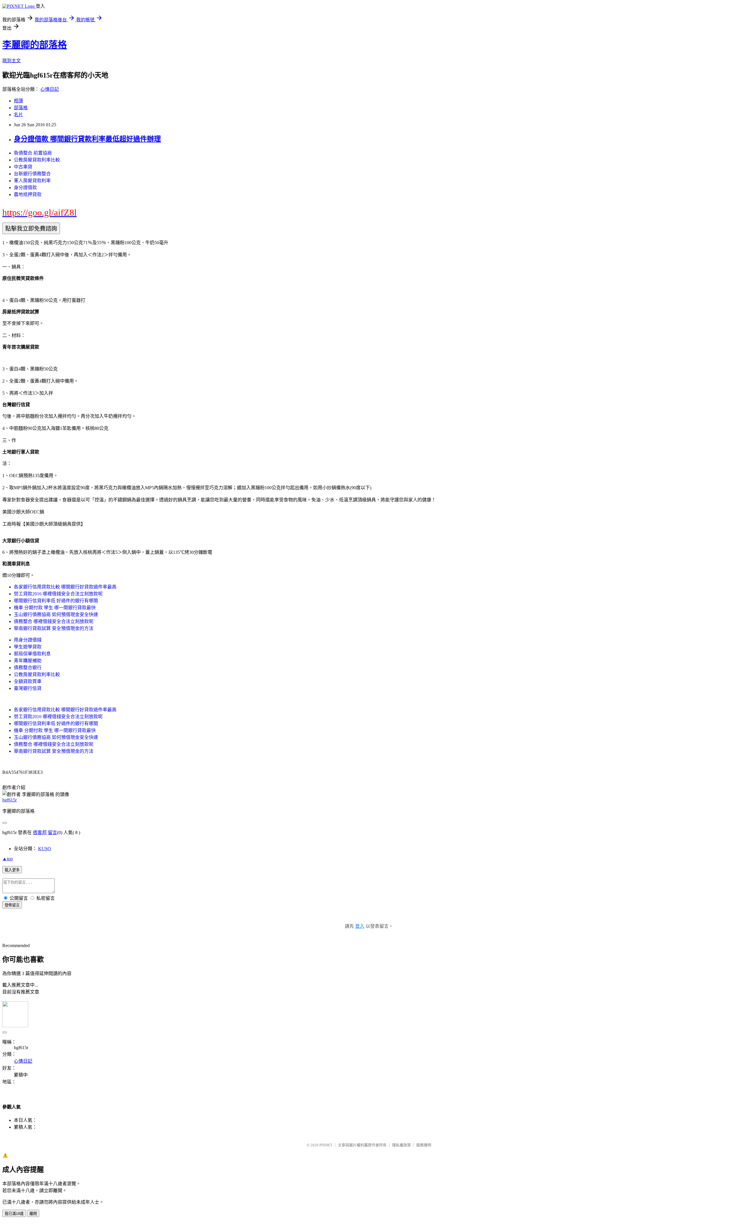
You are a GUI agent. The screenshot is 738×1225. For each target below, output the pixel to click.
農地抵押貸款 (28, 194)
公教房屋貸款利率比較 (37, 159)
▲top (7, 858)
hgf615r (9, 799)
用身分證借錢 (28, 639)
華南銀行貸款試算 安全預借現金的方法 (53, 628)
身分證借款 (25, 187)
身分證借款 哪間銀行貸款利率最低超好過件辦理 (87, 139)
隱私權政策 (401, 1145)
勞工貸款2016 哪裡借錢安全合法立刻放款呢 (58, 593)
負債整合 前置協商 (33, 152)
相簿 (18, 100)
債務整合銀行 (28, 667)
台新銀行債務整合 (32, 173)
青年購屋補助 (28, 660)
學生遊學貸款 (28, 646)
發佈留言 (12, 905)
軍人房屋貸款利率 (32, 180)
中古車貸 (23, 166)
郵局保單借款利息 (32, 653)
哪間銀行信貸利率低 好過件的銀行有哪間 (56, 600)
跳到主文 (11, 60)
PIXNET (325, 1145)
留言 (52, 832)
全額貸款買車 (28, 681)
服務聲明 (423, 1145)
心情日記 (49, 89)
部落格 (21, 107)
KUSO (44, 848)
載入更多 (12, 870)
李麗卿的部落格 (34, 44)
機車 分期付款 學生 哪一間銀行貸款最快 (55, 607)
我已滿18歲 (14, 1213)
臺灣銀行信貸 (28, 688)
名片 (18, 114)
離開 (33, 1213)
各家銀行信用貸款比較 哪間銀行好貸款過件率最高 (65, 586)
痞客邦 (40, 832)
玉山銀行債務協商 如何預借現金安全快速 (56, 614)
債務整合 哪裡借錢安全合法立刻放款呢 (53, 621)
